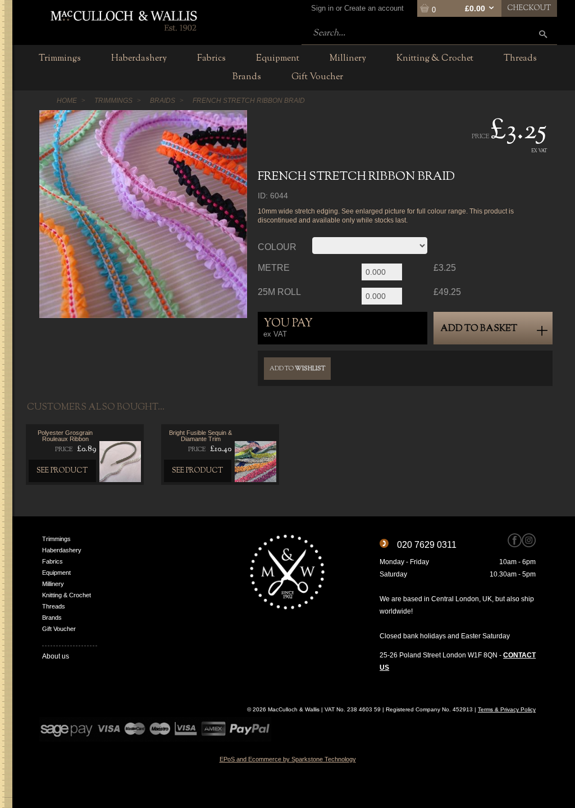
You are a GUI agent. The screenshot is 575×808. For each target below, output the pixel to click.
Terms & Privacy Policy (507, 709)
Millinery (53, 583)
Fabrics (52, 561)
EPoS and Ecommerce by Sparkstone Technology (288, 759)
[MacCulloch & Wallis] (123, 19)
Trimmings (56, 538)
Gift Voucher (59, 628)
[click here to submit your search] (543, 34)
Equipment (56, 572)
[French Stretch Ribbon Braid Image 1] (143, 214)
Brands (52, 617)
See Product (62, 471)
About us (55, 656)
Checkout (529, 8)
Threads (53, 606)
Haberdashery (61, 550)
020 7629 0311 (427, 545)
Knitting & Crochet (66, 595)
